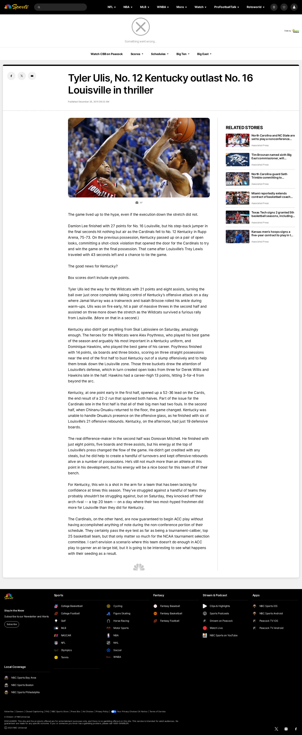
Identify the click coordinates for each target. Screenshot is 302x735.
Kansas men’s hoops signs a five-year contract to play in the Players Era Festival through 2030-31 (272, 233)
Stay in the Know (14, 610)
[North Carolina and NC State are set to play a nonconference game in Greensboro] (237, 140)
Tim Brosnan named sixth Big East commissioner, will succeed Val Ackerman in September (271, 156)
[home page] (16, 7)
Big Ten (181, 54)
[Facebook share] (11, 76)
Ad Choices (88, 711)
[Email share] (32, 76)
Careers (19, 711)
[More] (274, 7)
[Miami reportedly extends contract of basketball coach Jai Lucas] (237, 198)
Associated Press (260, 145)
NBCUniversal (23, 717)
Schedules (158, 54)
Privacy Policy (102, 711)
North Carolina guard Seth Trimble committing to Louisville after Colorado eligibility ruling (269, 175)
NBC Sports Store (60, 711)
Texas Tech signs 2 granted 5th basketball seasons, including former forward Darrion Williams (272, 214)
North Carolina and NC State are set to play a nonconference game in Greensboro (273, 137)
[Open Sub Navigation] (115, 7)
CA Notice (142, 711)
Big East (202, 54)
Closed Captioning (34, 711)
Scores (135, 54)
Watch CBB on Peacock (107, 54)
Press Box (75, 711)
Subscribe (12, 624)
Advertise (9, 711)
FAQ (47, 711)
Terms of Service (158, 711)
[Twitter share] (22, 76)
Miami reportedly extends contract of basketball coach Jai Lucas (270, 194)
